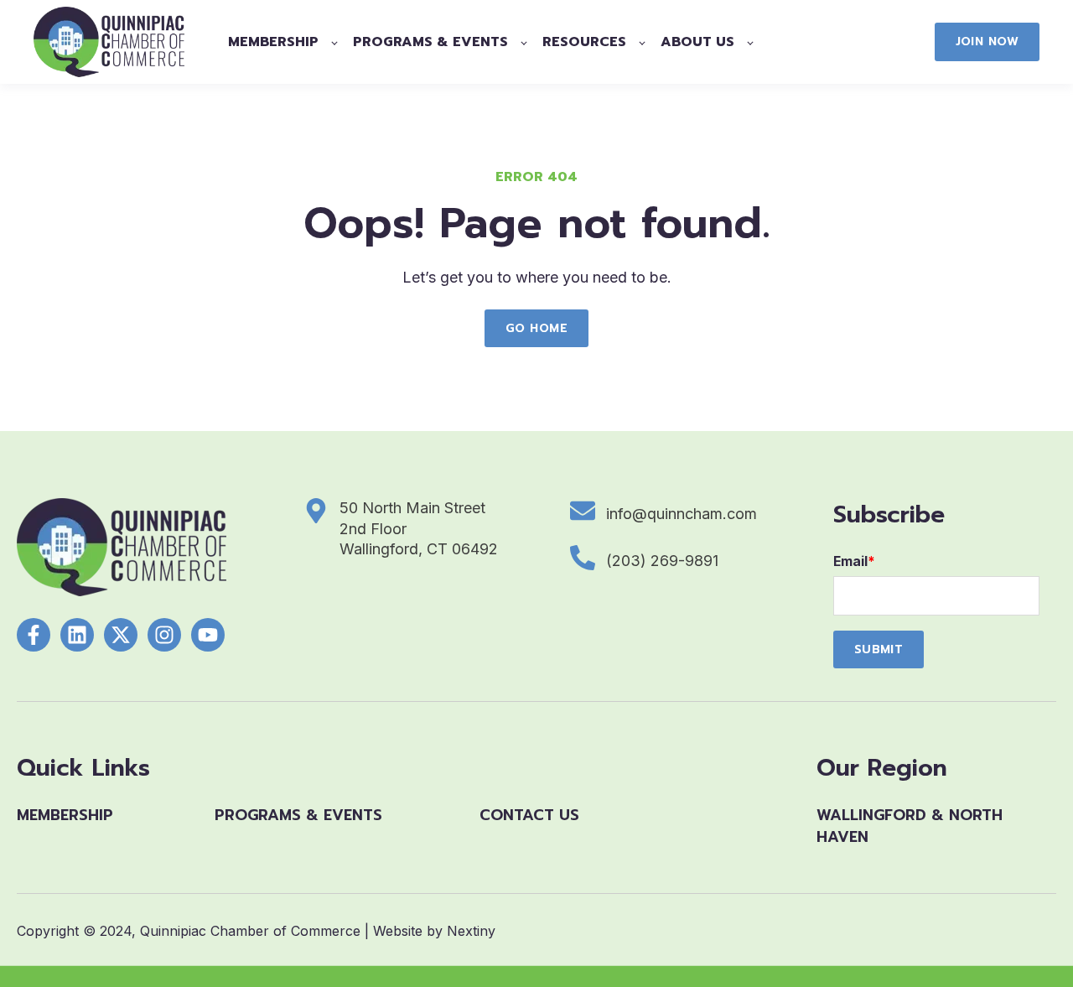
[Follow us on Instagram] (164, 635)
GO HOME (536, 328)
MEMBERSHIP (65, 815)
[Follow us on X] (120, 635)
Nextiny (471, 930)
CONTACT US (529, 815)
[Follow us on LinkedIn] (77, 635)
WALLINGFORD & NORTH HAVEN (909, 825)
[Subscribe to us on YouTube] (208, 635)
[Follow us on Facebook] (33, 635)
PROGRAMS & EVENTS (298, 815)
